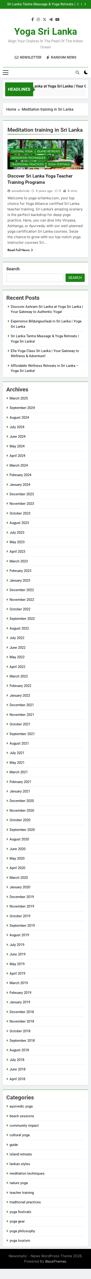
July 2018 (17, 1060)
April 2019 (17, 973)
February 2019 (20, 993)
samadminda (20, 190)
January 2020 (20, 887)
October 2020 (20, 820)
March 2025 (19, 398)
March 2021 (19, 772)
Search (13, 268)
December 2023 (22, 494)
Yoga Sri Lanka (45, 31)
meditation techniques (28, 158)
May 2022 (17, 657)
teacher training (22, 1193)
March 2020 (19, 878)
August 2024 (19, 417)
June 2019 (17, 954)
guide (14, 1145)
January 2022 (20, 695)
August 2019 (19, 935)
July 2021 (17, 753)
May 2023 (17, 542)
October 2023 (20, 513)
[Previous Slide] (78, 4)
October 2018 (20, 1031)
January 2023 (20, 580)
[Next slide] (85, 4)
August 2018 (19, 1050)
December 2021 (22, 705)
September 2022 (22, 619)
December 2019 (22, 897)
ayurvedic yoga (21, 1106)
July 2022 (17, 638)
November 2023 (22, 504)
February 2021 (20, 782)
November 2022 (22, 600)
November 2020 (22, 810)
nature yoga (19, 1183)
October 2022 (20, 609)
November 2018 (22, 1021)
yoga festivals (59, 164)
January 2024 (20, 485)
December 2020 (22, 801)
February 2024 (20, 475)
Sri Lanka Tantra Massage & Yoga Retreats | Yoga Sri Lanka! (41, 4)
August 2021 (19, 743)
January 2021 (20, 791)
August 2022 (19, 628)
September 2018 (22, 1041)
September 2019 (22, 925)
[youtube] (57, 19)
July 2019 (17, 945)
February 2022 (20, 686)
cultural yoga (22, 151)
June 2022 (17, 648)
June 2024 (17, 436)
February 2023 (20, 571)
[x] (44, 19)
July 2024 (17, 427)
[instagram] (38, 19)
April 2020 (17, 868)
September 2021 (22, 734)
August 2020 (19, 839)
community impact (24, 1125)
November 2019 (22, 906)
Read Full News (18, 250)
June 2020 (17, 849)
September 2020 (22, 830)
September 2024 (22, 408)
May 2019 (17, 964)
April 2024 (17, 456)
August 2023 (19, 523)
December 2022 (22, 590)
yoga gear (17, 1221)
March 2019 (19, 983)
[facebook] (32, 19)
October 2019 (20, 916)
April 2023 (17, 551)
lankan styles (20, 1164)
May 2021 (17, 763)
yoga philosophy (22, 1231)
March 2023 (19, 561)
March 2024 (19, 465)
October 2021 (20, 724)
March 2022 (19, 676)
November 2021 (22, 715)
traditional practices (27, 164)
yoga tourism (20, 1240)
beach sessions (22, 1116)
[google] (51, 19)
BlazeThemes (55, 1261)
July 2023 (17, 532)
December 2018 (22, 1012)
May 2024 (17, 446)
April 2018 (17, 1079)
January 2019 (20, 1002)
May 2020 (17, 858)
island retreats (48, 151)
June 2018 (17, 1069)
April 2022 (17, 667)
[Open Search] (77, 72)
